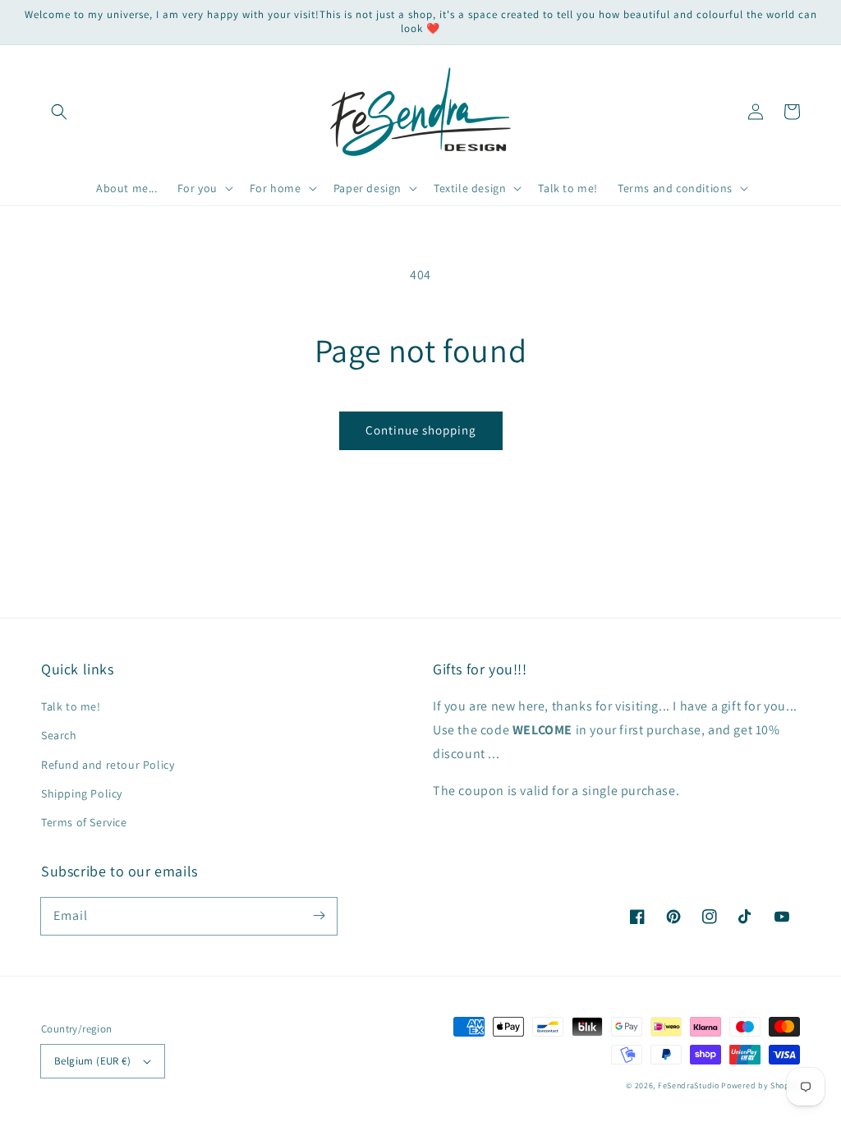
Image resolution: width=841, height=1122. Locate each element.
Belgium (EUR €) (92, 1061)
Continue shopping (420, 430)
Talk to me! (71, 706)
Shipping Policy (81, 793)
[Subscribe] (319, 916)
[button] (59, 112)
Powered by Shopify (760, 1085)
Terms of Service (84, 822)
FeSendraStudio (688, 1085)
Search (59, 735)
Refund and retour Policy (107, 764)
